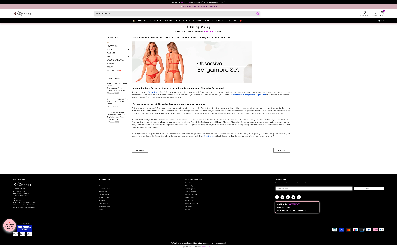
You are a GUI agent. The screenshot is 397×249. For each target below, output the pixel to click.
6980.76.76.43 (22, 203)
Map (14, 198)
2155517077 (186, 2)
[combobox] (174, 13)
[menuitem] (118, 42)
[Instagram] (282, 197)
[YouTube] (293, 197)
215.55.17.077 (20, 200)
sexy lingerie (208, 31)
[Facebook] (277, 197)
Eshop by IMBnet (207, 247)
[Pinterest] (288, 197)
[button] (118, 49)
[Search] (177, 13)
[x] (44, 209)
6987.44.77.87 (21, 205)
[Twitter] (299, 197)
